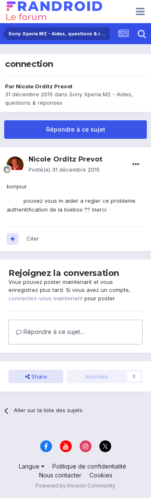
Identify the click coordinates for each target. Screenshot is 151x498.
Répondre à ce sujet (75, 129)
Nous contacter (60, 475)
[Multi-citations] (12, 239)
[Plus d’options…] (136, 164)
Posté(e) (64, 169)
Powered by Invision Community (75, 485)
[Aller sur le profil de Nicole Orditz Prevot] (15, 164)
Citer (32, 238)
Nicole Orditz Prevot (44, 86)
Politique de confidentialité (89, 466)
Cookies (100, 475)
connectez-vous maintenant (45, 298)
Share (38, 376)
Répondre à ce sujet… (53, 331)
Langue (30, 466)
